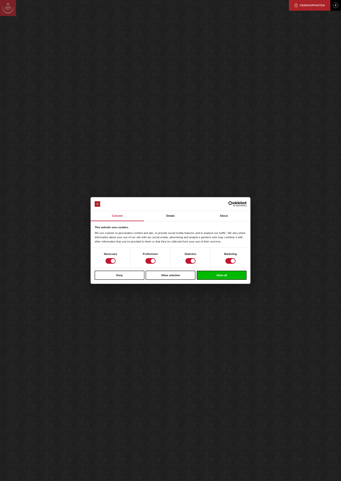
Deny (119, 275)
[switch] (150, 261)
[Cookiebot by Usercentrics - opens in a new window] (231, 204)
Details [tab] (170, 215)
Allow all (221, 275)
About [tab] (224, 215)
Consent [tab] (117, 215)
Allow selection (170, 275)
